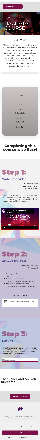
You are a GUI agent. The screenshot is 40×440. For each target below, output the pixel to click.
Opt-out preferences (13, 437)
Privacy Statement (26, 437)
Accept (20, 433)
